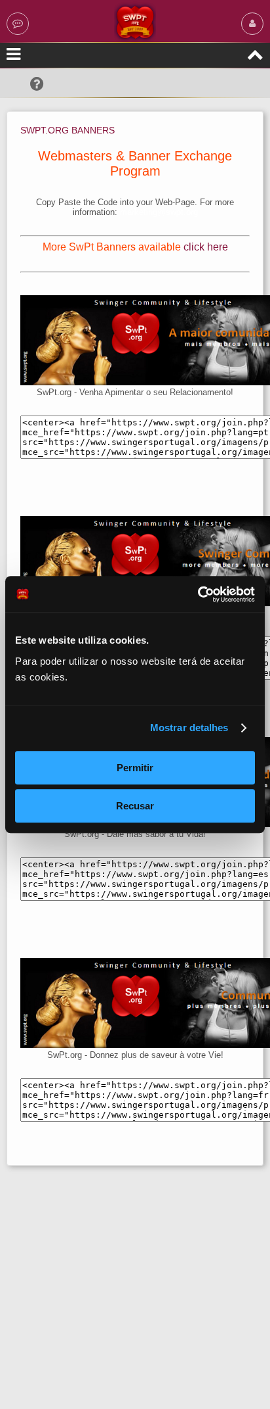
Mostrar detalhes (189, 727)
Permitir (135, 767)
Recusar (135, 805)
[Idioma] (17, 23)
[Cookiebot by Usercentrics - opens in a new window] (197, 594)
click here (205, 246)
